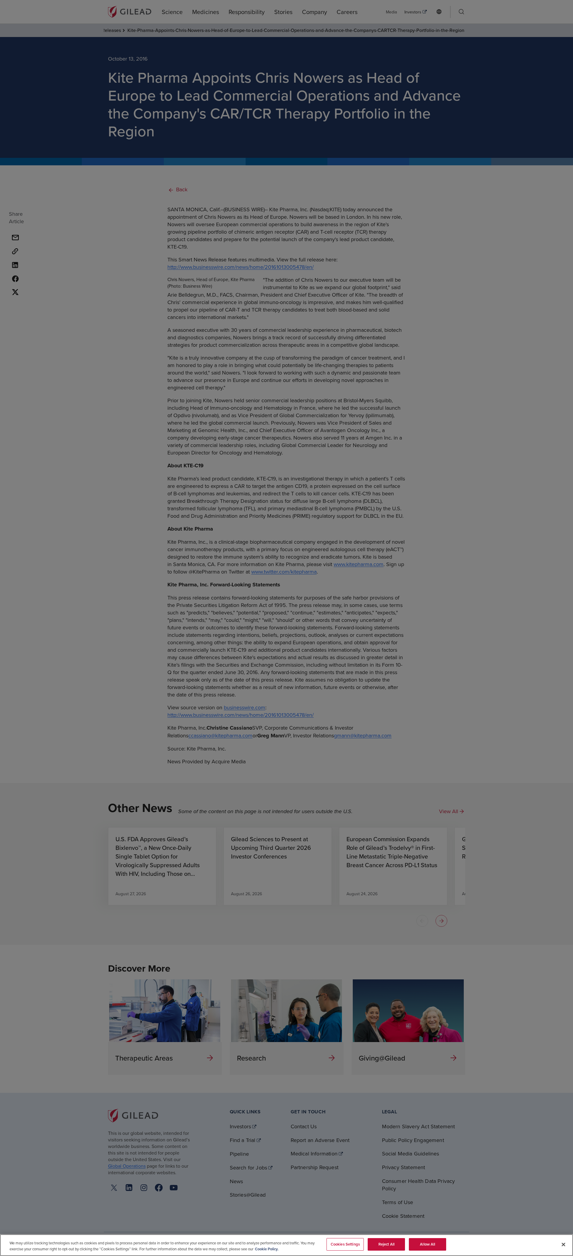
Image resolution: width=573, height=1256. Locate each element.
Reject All (386, 1244)
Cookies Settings (345, 1244)
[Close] (563, 1244)
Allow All (427, 1244)
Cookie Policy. (266, 1249)
